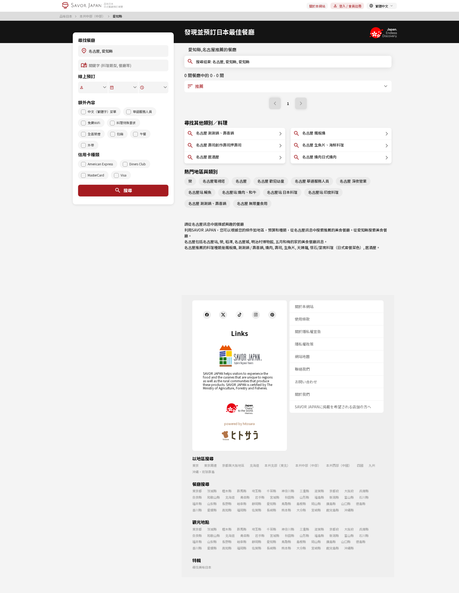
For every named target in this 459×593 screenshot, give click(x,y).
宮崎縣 (316, 510)
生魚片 (289, 247)
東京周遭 (210, 465)
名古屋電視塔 (214, 181)
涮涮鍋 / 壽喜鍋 (251, 247)
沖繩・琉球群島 (203, 471)
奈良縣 (197, 497)
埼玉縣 (256, 491)
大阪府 (349, 491)
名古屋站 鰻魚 (199, 192)
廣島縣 (331, 503)
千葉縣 (271, 491)
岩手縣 (260, 497)
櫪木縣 (227, 491)
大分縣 (301, 510)
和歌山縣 (213, 497)
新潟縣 (334, 497)
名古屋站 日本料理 (282, 192)
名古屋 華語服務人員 (312, 181)
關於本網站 (317, 6)
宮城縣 (274, 497)
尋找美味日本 (201, 567)
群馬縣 (241, 491)
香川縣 (197, 510)
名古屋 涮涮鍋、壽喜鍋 (207, 203)
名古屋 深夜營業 (353, 181)
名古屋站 (210, 241)
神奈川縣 (288, 491)
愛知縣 (362, 230)
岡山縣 (316, 503)
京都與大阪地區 (233, 465)
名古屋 (241, 181)
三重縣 (304, 491)
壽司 (278, 247)
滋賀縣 (319, 491)
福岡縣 (241, 510)
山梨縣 (212, 503)
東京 (195, 465)
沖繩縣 (349, 510)
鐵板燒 (230, 247)
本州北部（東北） (277, 465)
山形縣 (304, 497)
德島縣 (361, 503)
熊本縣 (286, 510)
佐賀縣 (256, 510)
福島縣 (319, 497)
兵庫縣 (364, 491)
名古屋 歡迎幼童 (270, 181)
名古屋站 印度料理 (323, 192)
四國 (360, 465)
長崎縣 (271, 510)
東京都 (197, 491)
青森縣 (245, 497)
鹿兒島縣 (332, 510)
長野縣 (227, 503)
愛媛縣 (212, 510)
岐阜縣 (241, 503)
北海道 (254, 465)
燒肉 (269, 247)
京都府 (334, 491)
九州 (372, 465)
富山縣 (349, 497)
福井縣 (197, 503)
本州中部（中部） (93, 16)
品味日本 (66, 16)
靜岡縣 (256, 503)
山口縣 (346, 503)
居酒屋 (370, 247)
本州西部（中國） (339, 465)
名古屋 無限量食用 (252, 203)
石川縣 (364, 497)
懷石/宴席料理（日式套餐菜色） (336, 247)
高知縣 (227, 510)
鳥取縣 (286, 503)
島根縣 (301, 503)
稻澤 (229, 241)
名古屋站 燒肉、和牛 (239, 192)
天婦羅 (302, 247)
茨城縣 (212, 491)
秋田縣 (289, 497)
